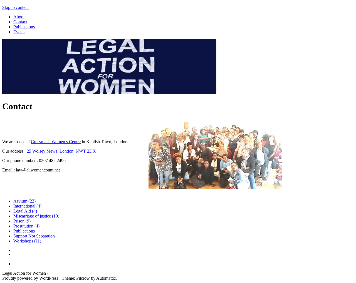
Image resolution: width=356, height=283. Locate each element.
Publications (24, 26)
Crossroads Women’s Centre (56, 141)
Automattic (106, 278)
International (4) (27, 206)
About (18, 16)
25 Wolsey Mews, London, (51, 151)
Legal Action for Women (24, 273)
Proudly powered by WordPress (30, 278)
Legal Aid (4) (25, 211)
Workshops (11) (27, 241)
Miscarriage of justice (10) (36, 216)
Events (19, 31)
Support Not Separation (34, 236)
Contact (20, 21)
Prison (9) (22, 221)
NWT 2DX (86, 151)
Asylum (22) (24, 201)
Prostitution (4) (26, 226)
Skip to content (15, 7)
